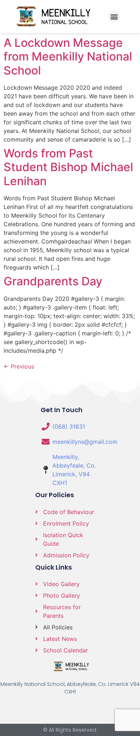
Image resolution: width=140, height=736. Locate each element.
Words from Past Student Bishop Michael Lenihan (68, 167)
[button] (114, 16)
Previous (19, 366)
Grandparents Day (53, 281)
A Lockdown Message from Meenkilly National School (68, 56)
